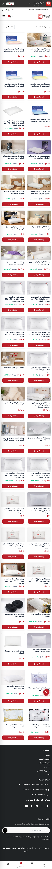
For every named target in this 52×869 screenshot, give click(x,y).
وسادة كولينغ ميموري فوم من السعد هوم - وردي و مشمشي (14, 50)
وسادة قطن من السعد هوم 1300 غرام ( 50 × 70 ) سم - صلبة (40, 369)
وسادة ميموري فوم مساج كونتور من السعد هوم (15, 263)
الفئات (47, 774)
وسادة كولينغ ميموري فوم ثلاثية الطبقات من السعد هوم (13, 157)
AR (48, 10)
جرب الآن (10, 4)
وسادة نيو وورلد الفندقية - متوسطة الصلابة (15, 687)
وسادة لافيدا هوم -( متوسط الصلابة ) (14, 652)
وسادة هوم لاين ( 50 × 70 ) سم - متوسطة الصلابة (40, 650)
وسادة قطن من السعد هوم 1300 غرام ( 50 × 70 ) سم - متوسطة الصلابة (40, 299)
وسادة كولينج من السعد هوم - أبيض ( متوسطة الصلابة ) (39, 50)
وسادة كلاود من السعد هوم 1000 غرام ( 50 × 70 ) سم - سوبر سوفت (14, 475)
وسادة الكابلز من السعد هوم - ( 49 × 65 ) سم (39, 439)
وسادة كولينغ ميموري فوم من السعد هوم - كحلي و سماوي (40, 120)
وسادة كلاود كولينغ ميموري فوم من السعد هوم (41, 228)
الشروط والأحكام (43, 771)
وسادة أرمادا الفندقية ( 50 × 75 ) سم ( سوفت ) (14, 726)
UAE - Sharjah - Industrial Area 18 (32, 785)
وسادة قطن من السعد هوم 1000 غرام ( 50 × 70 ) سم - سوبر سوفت (39, 334)
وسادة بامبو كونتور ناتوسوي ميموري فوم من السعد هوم (40, 192)
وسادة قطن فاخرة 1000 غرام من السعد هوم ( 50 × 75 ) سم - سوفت (13, 546)
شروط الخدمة (18, 836)
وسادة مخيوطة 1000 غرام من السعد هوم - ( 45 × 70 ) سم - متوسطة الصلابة (13, 123)
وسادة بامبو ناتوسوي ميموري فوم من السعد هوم (14, 192)
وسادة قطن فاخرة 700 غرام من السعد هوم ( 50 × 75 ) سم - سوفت (39, 581)
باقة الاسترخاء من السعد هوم (14, 367)
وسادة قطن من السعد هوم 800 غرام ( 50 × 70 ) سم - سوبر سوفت (14, 299)
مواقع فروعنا (44, 779)
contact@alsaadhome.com (34, 789)
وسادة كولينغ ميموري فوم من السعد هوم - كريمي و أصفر (40, 85)
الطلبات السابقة (44, 759)
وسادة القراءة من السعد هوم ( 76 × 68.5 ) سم (13, 404)
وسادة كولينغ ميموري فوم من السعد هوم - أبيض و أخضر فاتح (13, 85)
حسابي (47, 755)
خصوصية (46, 767)
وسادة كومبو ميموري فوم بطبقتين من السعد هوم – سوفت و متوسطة (41, 405)
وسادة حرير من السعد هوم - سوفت (40, 615)
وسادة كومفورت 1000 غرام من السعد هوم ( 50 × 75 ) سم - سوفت (13, 510)
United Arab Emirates (37, 10)
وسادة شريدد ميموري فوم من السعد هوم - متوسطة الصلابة (13, 439)
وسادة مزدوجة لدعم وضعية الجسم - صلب (14, 615)
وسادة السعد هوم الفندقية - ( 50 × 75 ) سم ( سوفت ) (40, 726)
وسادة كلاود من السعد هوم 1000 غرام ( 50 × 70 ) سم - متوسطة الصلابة (39, 475)
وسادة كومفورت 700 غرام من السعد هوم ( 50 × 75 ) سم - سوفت (39, 546)
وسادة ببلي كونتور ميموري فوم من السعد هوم (15, 228)
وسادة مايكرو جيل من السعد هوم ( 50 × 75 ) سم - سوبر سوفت (14, 581)
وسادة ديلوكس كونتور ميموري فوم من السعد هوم (39, 263)
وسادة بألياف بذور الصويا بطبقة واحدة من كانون (39, 689)
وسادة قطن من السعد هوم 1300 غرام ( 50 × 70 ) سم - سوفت (14, 334)
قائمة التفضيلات (44, 763)
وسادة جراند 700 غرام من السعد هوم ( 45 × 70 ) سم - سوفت (40, 510)
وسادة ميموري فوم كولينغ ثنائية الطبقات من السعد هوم (39, 157)
